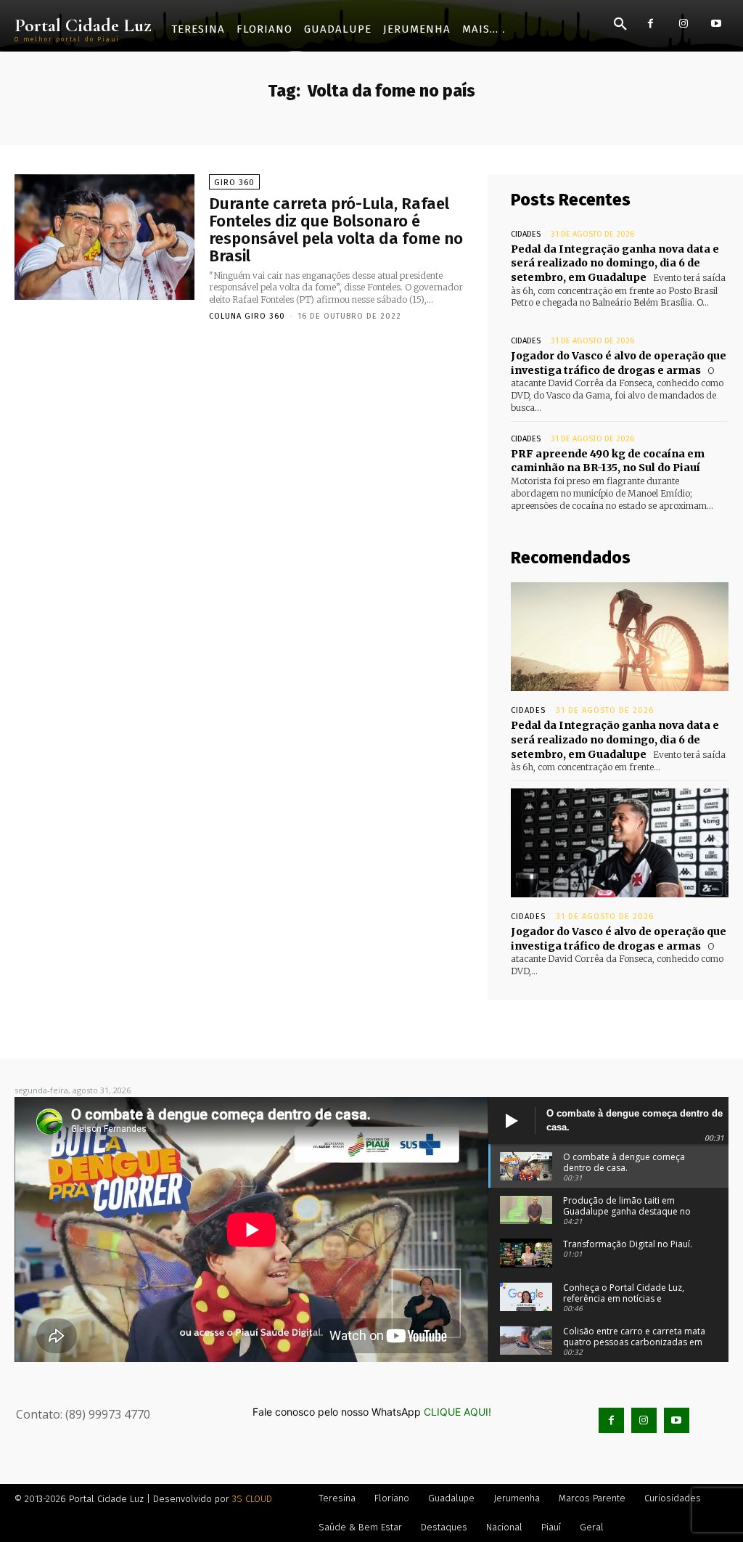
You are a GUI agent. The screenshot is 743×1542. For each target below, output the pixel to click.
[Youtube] (715, 23)
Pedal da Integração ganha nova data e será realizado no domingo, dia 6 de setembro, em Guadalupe (615, 263)
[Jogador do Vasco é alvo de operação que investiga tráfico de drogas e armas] (619, 842)
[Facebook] (650, 23)
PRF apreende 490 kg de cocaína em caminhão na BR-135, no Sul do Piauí (608, 461)
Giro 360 (234, 182)
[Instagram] (683, 23)
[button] (620, 24)
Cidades (526, 234)
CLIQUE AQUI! (457, 1412)
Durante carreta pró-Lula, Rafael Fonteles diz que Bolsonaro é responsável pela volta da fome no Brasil (336, 230)
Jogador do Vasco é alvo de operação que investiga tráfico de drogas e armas (618, 363)
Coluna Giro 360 (247, 316)
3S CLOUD (252, 1498)
